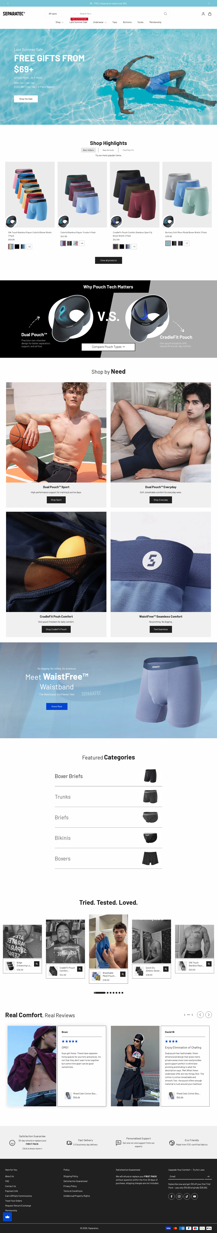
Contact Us (10, 1186)
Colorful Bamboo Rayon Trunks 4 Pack (78, 232)
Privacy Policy (70, 1186)
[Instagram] (179, 1196)
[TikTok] (187, 1196)
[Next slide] (208, 1014)
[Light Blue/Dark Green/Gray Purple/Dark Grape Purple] (63, 243)
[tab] (102, 120)
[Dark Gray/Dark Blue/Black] (180, 243)
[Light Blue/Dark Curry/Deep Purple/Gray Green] (75, 243)
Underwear (98, 22)
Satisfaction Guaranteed (75, 1181)
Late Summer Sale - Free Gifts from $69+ (110, 3)
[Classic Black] (17, 246)
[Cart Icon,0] (209, 13)
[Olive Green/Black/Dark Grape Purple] (174, 243)
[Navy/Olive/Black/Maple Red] (115, 246)
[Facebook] (171, 1196)
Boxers (63, 858)
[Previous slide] (8, 3)
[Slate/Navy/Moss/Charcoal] (128, 246)
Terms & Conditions (73, 1191)
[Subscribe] (208, 1177)
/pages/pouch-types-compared (15, 281)
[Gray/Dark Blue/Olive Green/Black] (69, 243)
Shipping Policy (70, 1176)
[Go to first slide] (209, 3)
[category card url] (150, 776)
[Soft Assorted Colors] (10, 246)
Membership (155, 22)
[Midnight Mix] (23, 246)
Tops (114, 22)
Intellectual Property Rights (76, 1196)
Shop (58, 22)
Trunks (63, 796)
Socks (140, 22)
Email (172, 1176)
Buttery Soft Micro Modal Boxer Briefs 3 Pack (186, 232)
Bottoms (127, 22)
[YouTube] (194, 1196)
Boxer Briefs (69, 776)
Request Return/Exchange (18, 1205)
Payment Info (11, 1191)
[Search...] (165, 14)
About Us (9, 1176)
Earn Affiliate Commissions (18, 1196)
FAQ (7, 1181)
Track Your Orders (13, 1201)
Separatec (93, 1228)
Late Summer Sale (78, 22)
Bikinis (63, 838)
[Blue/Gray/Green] (168, 243)
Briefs (62, 817)
